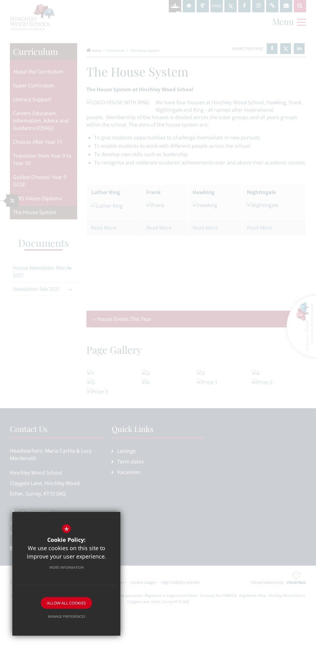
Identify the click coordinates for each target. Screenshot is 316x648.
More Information (66, 567)
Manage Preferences (66, 616)
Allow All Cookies (66, 603)
